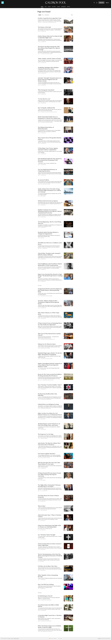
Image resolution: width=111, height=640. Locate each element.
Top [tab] (42, 14)
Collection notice (16, 638)
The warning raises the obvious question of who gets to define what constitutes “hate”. (49, 236)
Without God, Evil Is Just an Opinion (48, 201)
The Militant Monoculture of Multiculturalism (46, 128)
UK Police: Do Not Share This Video (47, 566)
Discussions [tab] (47, 14)
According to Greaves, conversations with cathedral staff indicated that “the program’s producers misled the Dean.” (49, 71)
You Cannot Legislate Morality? (46, 453)
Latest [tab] (40, 14)
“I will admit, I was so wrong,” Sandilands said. (47, 163)
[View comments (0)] (46, 24)
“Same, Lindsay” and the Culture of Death (49, 58)
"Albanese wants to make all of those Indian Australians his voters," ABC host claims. (49, 466)
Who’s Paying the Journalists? (46, 90)
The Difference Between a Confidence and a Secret (50, 243)
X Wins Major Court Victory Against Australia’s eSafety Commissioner (48, 149)
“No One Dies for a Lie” (44, 99)
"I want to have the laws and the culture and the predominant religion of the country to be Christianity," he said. (50, 519)
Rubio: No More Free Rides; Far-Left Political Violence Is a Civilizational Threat (50, 414)
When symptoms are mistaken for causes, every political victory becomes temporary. (49, 619)
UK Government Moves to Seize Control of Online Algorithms (49, 544)
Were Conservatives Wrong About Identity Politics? (49, 138)
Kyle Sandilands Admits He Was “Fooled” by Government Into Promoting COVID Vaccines (50, 160)
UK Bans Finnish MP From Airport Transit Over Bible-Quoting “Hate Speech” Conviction (49, 474)
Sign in (107, 2)
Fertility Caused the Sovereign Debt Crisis (49, 18)
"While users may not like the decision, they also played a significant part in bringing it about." (49, 586)
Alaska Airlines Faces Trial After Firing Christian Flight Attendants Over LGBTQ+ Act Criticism (49, 190)
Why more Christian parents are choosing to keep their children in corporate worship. (49, 598)
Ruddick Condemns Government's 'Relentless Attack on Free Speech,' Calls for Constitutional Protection (50, 211)
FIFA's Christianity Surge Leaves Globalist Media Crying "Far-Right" (49, 626)
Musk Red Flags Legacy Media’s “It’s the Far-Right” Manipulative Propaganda (50, 353)
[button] (42, 6)
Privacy (9, 638)
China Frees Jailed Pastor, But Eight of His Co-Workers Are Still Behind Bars (49, 526)
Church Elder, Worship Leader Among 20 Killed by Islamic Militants (49, 254)
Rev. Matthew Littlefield (45, 348)
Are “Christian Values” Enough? (46, 534)
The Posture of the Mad (44, 27)
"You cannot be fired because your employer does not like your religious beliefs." (49, 194)
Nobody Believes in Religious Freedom (48, 404)
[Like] (38, 24)
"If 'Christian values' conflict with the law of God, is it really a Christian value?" (50, 537)
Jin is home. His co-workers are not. (45, 528)
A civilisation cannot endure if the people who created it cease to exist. (49, 427)
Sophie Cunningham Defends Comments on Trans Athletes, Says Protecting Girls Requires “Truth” (50, 365)
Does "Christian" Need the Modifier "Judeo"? (50, 385)
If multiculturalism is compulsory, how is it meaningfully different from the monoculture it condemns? (49, 131)
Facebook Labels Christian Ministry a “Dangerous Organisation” (48, 233)
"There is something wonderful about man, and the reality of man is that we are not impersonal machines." (50, 508)
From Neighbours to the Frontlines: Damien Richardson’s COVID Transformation (50, 264)
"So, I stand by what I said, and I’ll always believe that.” (49, 368)
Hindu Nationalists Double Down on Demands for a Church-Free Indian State (49, 117)
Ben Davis (42, 237)
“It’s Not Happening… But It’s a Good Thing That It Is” (49, 222)
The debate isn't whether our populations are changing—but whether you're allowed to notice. (50, 225)
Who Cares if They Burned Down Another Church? (49, 334)
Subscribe (101, 2)
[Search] (94, 2)
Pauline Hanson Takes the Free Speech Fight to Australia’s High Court (50, 36)
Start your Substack (53, 638)
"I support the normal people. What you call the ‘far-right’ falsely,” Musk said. (49, 357)
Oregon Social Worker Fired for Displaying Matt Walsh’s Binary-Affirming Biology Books (50, 290)
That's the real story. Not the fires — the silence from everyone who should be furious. (48, 337)
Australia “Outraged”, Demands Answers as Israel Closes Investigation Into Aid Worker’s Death (49, 79)
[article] (55, 21)
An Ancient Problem (43, 180)
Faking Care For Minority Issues (47, 344)
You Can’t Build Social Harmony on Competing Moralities (47, 170)
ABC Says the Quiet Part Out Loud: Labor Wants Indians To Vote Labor (49, 463)
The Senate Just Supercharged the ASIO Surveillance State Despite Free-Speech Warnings (49, 48)
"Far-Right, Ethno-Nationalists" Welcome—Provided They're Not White (49, 485)
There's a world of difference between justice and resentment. (50, 578)
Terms (12, 638)
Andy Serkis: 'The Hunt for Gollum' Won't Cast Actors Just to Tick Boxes (49, 443)
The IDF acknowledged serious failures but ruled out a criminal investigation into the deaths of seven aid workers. (49, 83)
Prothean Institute (52, 22)
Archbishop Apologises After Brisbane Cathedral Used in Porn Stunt (48, 68)
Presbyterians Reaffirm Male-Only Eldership (47, 394)
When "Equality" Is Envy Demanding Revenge (48, 575)
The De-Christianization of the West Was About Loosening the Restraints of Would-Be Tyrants (50, 556)
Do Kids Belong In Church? (45, 596)
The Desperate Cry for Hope (45, 434)
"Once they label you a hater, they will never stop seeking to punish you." (50, 478)
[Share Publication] (97, 2)
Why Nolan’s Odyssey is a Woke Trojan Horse (48, 313)
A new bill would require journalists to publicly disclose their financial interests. (50, 92)
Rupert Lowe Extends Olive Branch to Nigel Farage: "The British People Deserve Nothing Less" (50, 276)
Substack (99, 638)
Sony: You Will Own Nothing (46, 584)
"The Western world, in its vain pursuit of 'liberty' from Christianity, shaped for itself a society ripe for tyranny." (49, 559)
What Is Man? (41, 506)
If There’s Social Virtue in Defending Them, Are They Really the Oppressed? (50, 323)
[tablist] (44, 15)
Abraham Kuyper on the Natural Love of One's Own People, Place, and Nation (49, 424)
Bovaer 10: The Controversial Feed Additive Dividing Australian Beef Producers (50, 375)
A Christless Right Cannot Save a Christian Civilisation (50, 616)
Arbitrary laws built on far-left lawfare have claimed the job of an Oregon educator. (50, 294)
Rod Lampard (50, 53)
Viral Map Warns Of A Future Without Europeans (48, 496)
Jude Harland (42, 538)
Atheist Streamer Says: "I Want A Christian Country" (49, 515)
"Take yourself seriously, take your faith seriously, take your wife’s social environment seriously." (50, 110)
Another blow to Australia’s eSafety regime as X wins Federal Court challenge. (50, 152)
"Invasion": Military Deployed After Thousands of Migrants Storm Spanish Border (48, 302)
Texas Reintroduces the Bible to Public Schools (48, 605)
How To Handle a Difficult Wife (46, 108)
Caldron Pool (44, 22)
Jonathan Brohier (44, 438)
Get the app (60, 638)
